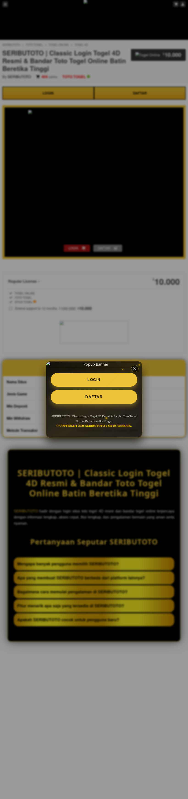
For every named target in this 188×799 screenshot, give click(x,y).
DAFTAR (94, 397)
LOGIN (94, 380)
